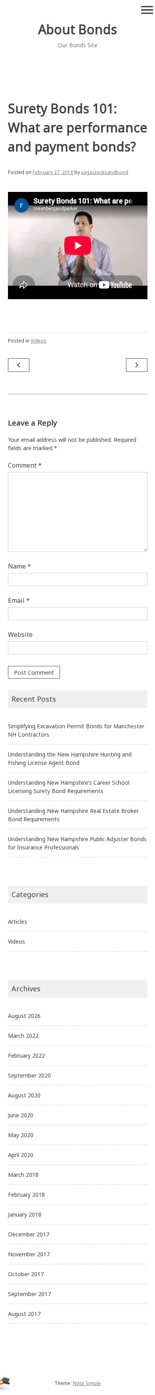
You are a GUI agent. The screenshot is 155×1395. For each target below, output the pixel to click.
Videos (38, 340)
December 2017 (28, 1234)
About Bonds (77, 29)
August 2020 (24, 1095)
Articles (17, 921)
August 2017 (24, 1314)
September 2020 (29, 1075)
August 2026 (24, 1016)
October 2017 (26, 1274)
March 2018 (23, 1174)
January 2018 (24, 1214)
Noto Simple (87, 1383)
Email (19, 600)
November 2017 (29, 1254)
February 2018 (26, 1194)
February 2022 (26, 1055)
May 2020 (20, 1135)
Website (20, 634)
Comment (25, 465)
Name (19, 566)
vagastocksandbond (104, 172)
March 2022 (23, 1035)
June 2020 (20, 1115)
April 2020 (20, 1155)
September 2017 (29, 1294)
